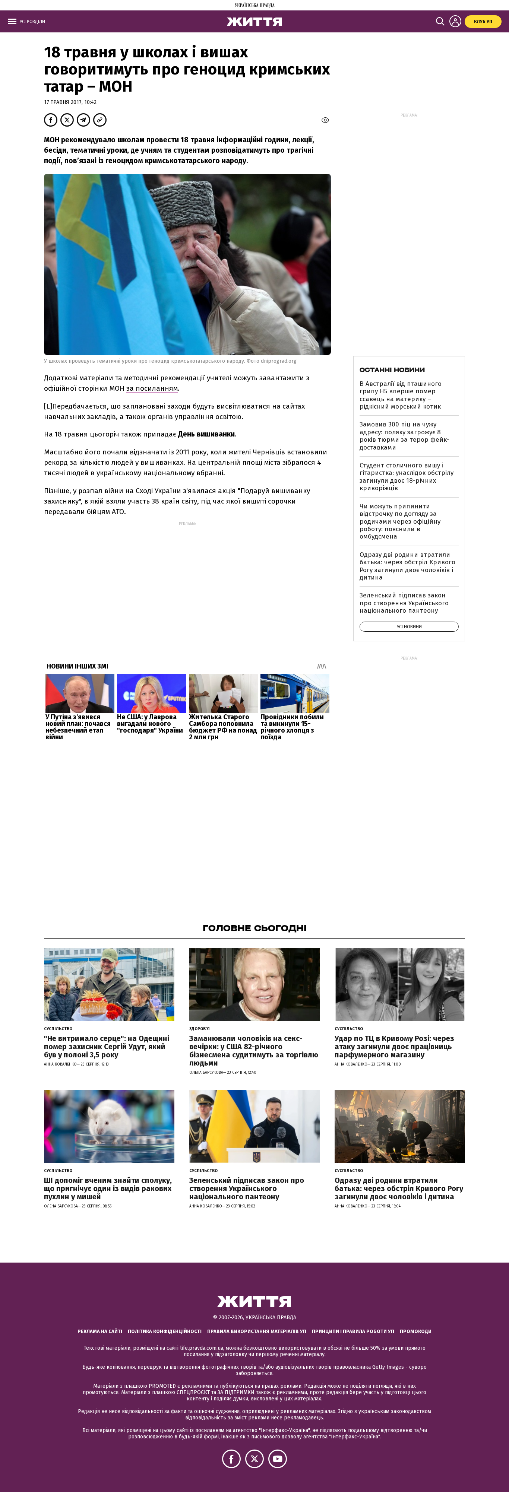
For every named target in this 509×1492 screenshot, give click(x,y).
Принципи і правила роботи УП (353, 1331)
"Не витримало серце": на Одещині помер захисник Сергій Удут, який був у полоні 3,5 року (106, 1046)
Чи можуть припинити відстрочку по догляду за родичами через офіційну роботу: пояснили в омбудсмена (400, 521)
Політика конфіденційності (165, 1331)
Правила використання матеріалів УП (256, 1331)
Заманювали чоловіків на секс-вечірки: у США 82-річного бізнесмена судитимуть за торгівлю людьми (253, 1050)
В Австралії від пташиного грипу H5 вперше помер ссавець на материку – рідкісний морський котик (401, 395)
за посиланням (152, 388)
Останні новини (392, 370)
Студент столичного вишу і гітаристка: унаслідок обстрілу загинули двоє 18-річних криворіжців (406, 476)
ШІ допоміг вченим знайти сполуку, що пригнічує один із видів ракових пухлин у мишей (108, 1188)
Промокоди (415, 1331)
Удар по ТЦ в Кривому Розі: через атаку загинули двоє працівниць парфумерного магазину (394, 1046)
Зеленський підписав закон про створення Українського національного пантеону (404, 603)
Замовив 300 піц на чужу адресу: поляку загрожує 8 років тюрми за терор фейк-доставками (404, 435)
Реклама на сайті (100, 1331)
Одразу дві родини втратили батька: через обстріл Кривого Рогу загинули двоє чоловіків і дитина (407, 566)
